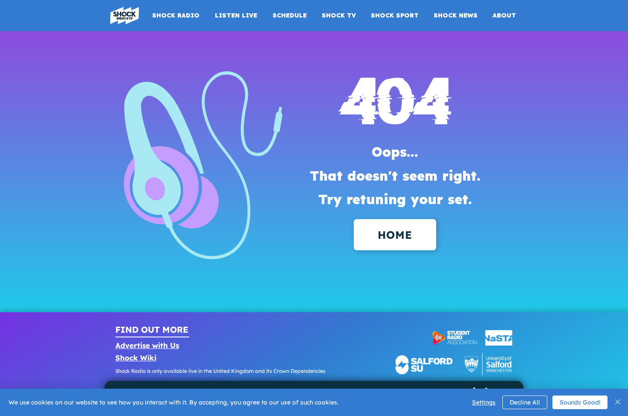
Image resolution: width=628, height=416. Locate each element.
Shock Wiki (135, 357)
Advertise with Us (147, 345)
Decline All (525, 402)
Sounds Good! (580, 402)
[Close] (618, 402)
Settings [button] (484, 402)
